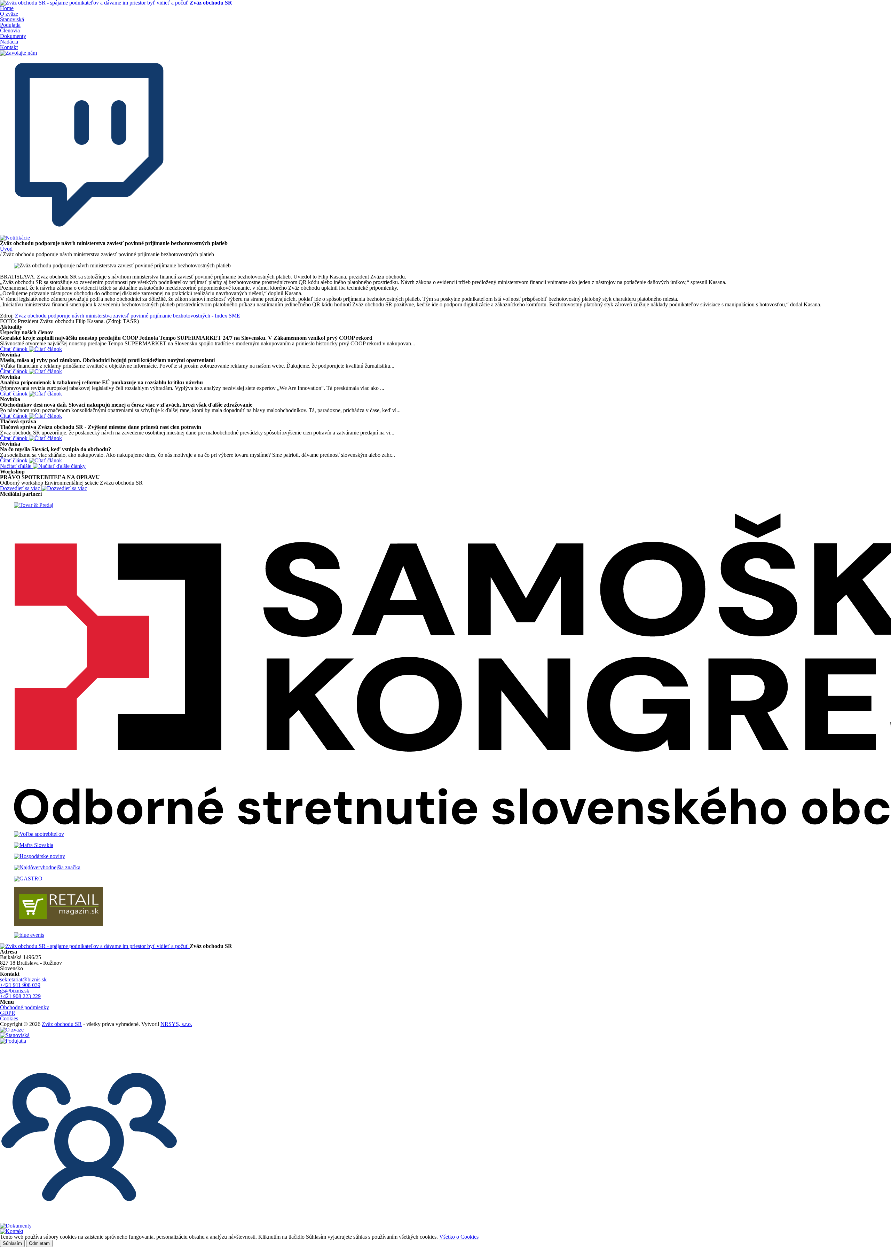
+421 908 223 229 (20, 996)
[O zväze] (12, 1030)
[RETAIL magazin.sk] (445, 907)
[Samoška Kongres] (445, 669)
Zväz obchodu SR (62, 1024)
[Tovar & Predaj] (445, 505)
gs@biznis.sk (14, 991)
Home (7, 8)
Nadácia (9, 42)
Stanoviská (12, 19)
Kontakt (9, 47)
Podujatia (10, 25)
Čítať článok (14, 349)
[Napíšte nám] (89, 232)
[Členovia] (89, 1220)
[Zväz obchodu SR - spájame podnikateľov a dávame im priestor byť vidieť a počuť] (95, 946)
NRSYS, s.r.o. (176, 1024)
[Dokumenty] (16, 1226)
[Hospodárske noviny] (445, 856)
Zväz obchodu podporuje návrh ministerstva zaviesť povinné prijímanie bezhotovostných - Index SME (127, 316)
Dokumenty (13, 36)
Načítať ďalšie (16, 466)
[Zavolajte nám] (18, 53)
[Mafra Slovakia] (445, 845)
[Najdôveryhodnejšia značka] (445, 867)
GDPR (7, 1013)
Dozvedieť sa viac (20, 488)
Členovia (10, 30)
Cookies (9, 1018)
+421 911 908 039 (20, 985)
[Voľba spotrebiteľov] (445, 834)
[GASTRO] (445, 878)
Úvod (6, 249)
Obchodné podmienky (24, 1007)
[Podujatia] (13, 1041)
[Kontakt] (11, 1231)
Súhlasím (12, 1243)
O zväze (9, 14)
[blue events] (445, 935)
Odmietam (39, 1243)
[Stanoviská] (15, 1035)
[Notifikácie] (15, 238)
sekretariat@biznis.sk (23, 979)
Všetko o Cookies (459, 1237)
